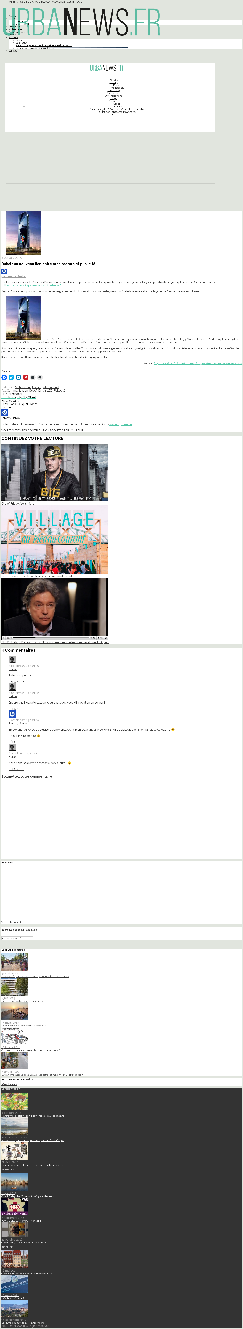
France (19, 21)
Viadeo (114, 424)
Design (12, 34)
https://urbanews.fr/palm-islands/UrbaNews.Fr (32, 285)
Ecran (42, 390)
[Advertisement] (110, 158)
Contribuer (21, 42)
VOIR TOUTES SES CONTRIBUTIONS (26, 430)
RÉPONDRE (16, 681)
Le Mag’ (13, 18)
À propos (13, 37)
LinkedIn (126, 424)
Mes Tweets (9, 1084)
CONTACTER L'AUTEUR (67, 430)
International (22, 24)
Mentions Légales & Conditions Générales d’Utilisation (44, 45)
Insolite (36, 387)
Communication (17, 390)
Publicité (20, 40)
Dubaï (33, 390)
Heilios (13, 669)
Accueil (13, 16)
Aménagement (17, 32)
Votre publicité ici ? (11, 922)
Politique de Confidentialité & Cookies (35, 48)
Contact (13, 50)
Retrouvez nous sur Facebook (19, 930)
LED (50, 390)
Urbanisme (14, 26)
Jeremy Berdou (18, 723)
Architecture (15, 29)
